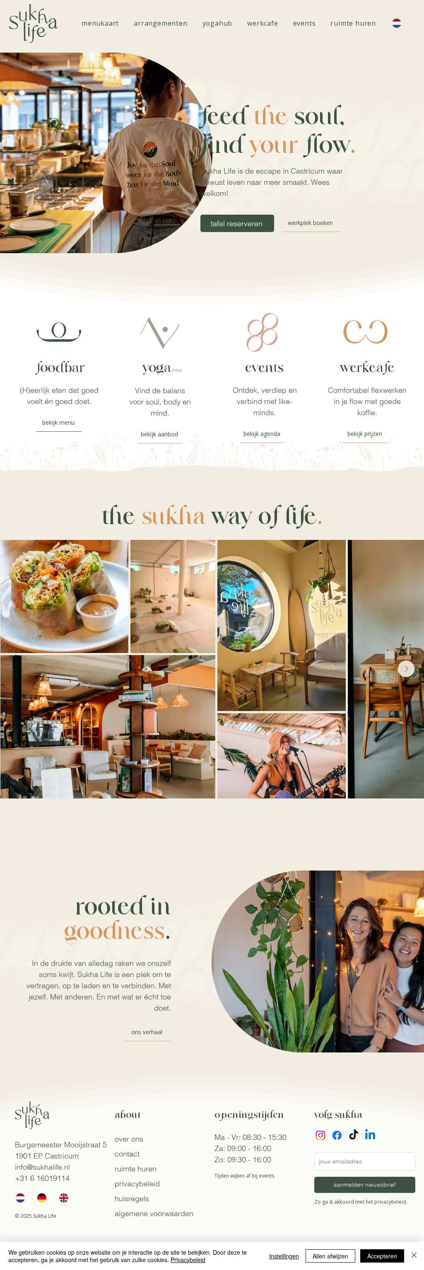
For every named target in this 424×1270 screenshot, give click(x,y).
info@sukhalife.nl (42, 1167)
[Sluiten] (414, 1255)
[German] (42, 1198)
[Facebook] (337, 1135)
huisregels (132, 1198)
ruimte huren (136, 1168)
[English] (64, 1198)
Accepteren (382, 1256)
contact (127, 1154)
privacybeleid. (390, 1201)
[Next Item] (406, 668)
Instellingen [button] (284, 1256)
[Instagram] (320, 1135)
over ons (129, 1139)
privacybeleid (137, 1183)
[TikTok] (353, 1135)
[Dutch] (20, 1198)
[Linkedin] (370, 1135)
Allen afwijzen (330, 1256)
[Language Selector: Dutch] (401, 23)
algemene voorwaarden (154, 1213)
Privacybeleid (188, 1259)
